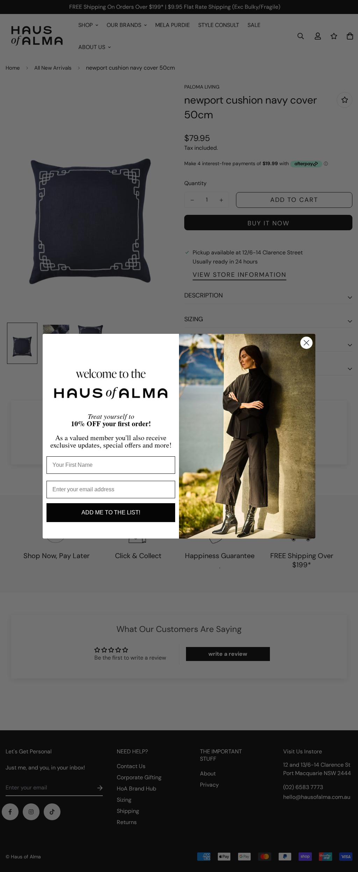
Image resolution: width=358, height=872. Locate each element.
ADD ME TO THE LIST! (110, 512)
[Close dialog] (306, 343)
